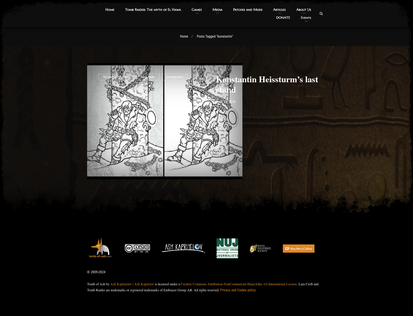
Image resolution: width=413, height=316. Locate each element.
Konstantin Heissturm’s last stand (267, 84)
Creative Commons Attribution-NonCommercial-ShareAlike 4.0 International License (239, 284)
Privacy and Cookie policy (238, 290)
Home (184, 36)
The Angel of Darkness (116, 77)
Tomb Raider (147, 77)
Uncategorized (174, 77)
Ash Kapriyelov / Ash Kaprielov (132, 284)
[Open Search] (321, 13)
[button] (110, 10)
